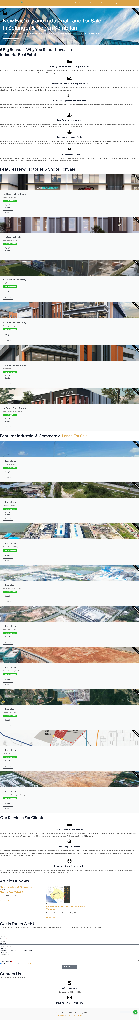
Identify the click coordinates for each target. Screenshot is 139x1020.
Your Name (3, 934)
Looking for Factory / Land (8, 950)
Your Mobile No (4, 943)
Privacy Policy (61, 1015)
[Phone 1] (116, 3)
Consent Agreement (5, 961)
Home (70, 3)
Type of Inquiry (4, 948)
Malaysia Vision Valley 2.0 (11, 892)
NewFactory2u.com (54, 1013)
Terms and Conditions (75, 1015)
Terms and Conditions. (28, 963)
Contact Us (104, 3)
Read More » (4, 900)
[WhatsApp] (112, 3)
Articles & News (92, 3)
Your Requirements (5, 952)
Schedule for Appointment (25, 950)
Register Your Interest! (11, 40)
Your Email (3, 939)
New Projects (79, 3)
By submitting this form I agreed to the (17, 963)
